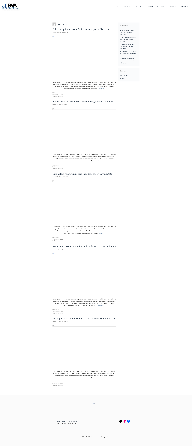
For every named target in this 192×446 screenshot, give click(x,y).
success (61, 94)
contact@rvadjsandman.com (67, 421)
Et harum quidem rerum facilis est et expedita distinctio (81, 29)
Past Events (138, 6)
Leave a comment (58, 96)
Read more (101, 88)
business (56, 92)
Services (126, 6)
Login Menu (160, 6)
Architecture (124, 75)
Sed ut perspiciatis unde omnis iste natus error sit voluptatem (83, 318)
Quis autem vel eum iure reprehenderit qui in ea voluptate (82, 173)
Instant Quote (184, 6)
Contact (172, 6)
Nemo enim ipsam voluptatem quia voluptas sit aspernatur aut (84, 246)
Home (117, 6)
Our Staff (150, 6)
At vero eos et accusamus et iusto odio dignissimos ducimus (82, 101)
